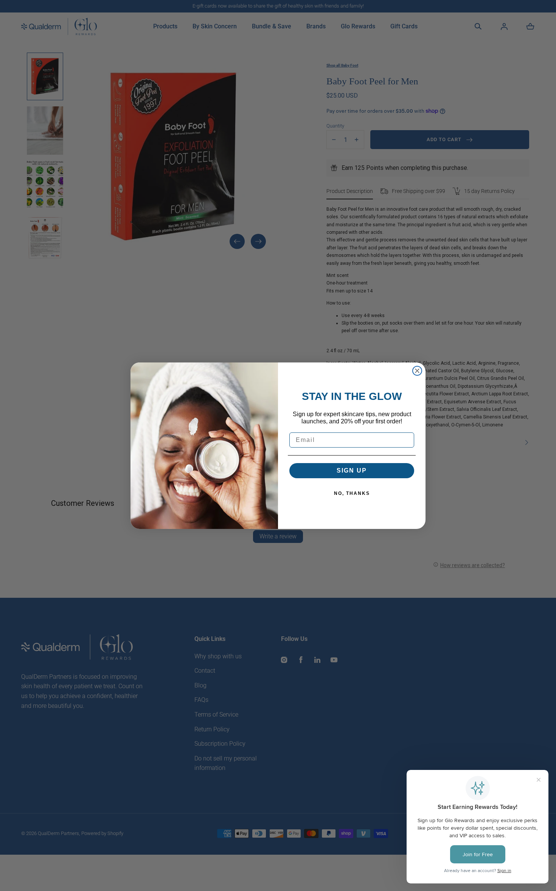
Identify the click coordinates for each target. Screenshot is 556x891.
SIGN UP (352, 470)
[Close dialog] (417, 370)
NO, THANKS (352, 493)
